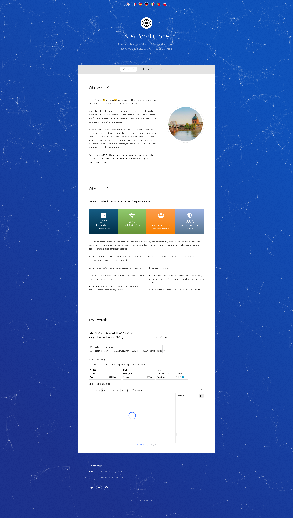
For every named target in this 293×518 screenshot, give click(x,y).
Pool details (164, 69)
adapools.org (140, 364)
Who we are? (128, 69)
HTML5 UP (154, 500)
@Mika (168, 48)
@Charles (152, 48)
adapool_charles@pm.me (112, 477)
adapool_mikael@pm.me (112, 471)
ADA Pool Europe (146, 36)
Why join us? (147, 69)
